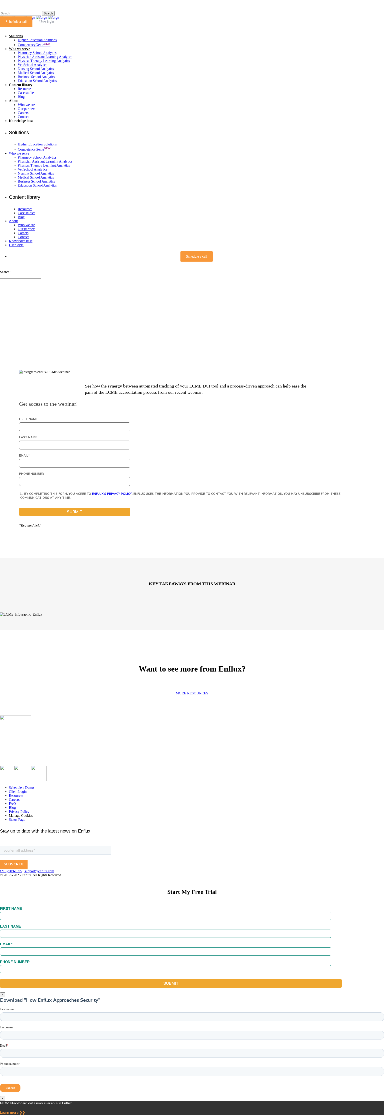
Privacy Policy (19, 811)
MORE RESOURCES (192, 693)
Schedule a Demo (21, 787)
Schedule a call (16, 22)
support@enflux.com (39, 871)
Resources (16, 795)
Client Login (18, 791)
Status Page (17, 819)
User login (46, 22)
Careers (14, 799)
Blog (12, 807)
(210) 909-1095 (11, 871)
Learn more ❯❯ (12, 1112)
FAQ (12, 803)
